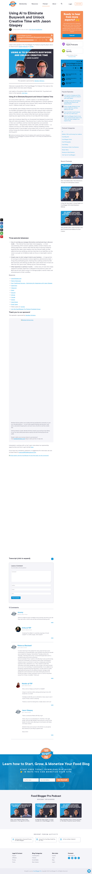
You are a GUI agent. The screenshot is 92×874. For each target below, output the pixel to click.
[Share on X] (1, 220)
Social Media (35, 860)
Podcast (45, 4)
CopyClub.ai (14, 302)
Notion (13, 299)
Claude (13, 297)
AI (62, 131)
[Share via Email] (1, 233)
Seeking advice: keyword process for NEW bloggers (23, 840)
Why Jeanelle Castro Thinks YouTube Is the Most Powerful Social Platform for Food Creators (72, 229)
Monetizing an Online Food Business (70, 147)
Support (14, 855)
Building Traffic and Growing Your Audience (72, 134)
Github (13, 295)
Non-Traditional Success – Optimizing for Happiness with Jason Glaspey (31, 283)
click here (24, 93)
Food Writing (65, 144)
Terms (13, 862)
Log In (53, 862)
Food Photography (66, 142)
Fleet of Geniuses (16, 281)
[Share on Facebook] (1, 223)
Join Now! (78, 4)
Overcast (70, 56)
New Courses (35, 862)
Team (53, 857)
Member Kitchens (39, 81)
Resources (35, 4)
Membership (23, 4)
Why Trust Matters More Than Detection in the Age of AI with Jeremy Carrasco (19, 820)
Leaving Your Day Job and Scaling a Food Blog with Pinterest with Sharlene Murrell (72, 102)
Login (70, 4)
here (32, 447)
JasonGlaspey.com (16, 278)
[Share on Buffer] (1, 230)
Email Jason (14, 304)
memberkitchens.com (19, 438)
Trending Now (35, 855)
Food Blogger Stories (67, 139)
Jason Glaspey (27, 710)
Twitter (22, 307)
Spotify (31, 46)
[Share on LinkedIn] (1, 226)
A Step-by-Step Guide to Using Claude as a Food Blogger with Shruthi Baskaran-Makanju (72, 205)
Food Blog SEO (65, 136)
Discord (13, 292)
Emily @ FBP (26, 628)
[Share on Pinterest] (1, 236)
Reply (52, 622)
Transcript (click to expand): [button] (20, 558)
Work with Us (71, 855)
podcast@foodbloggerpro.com (27, 452)
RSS (75, 56)
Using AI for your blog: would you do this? (47, 840)
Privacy (14, 860)
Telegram (14, 288)
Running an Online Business (68, 152)
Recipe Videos (65, 149)
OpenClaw (14, 285)
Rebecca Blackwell (25, 645)
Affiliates (14, 857)
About (54, 4)
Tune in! (71, 35)
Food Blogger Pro (37, 871)
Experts (54, 855)
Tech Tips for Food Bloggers (35, 29)
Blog (53, 860)
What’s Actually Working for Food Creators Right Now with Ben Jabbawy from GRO (72, 108)
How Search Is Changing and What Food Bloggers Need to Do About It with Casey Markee (72, 97)
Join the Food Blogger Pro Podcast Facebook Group (25, 309)
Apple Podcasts (23, 46)
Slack (12, 290)
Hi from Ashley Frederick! (69, 839)
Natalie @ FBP (27, 683)
